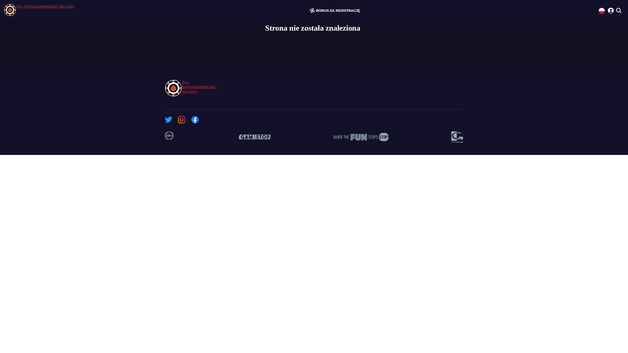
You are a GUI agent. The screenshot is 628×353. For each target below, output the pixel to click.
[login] (610, 10)
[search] (618, 11)
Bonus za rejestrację (338, 10)
